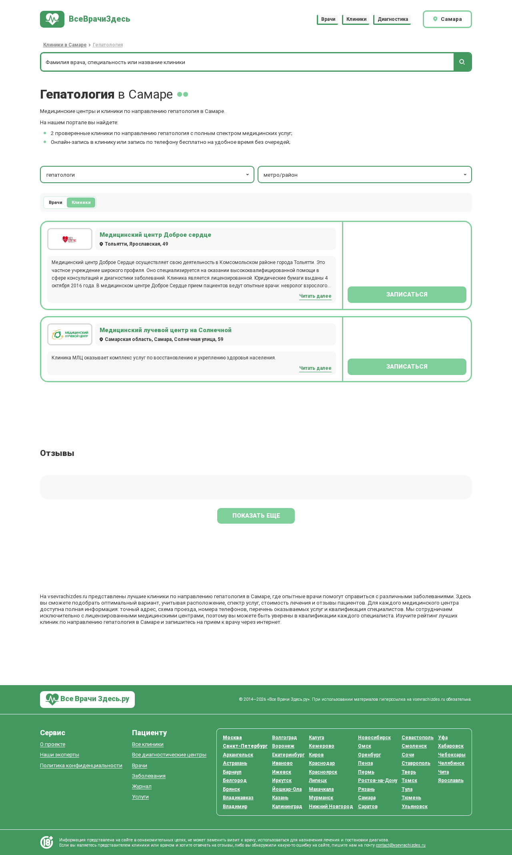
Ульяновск (415, 806)
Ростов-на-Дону (377, 780)
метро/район (281, 174)
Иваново (282, 763)
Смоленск (414, 746)
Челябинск (451, 763)
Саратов (368, 806)
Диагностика (393, 19)
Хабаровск (451, 746)
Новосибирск (374, 737)
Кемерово (321, 746)
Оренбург (369, 755)
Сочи (408, 755)
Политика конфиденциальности (81, 765)
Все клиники (148, 744)
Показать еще (256, 515)
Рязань (366, 789)
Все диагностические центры (169, 755)
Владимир (235, 806)
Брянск (231, 789)
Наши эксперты (59, 755)
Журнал (142, 786)
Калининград (287, 806)
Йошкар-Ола (287, 789)
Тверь (409, 772)
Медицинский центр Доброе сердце (155, 234)
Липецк (318, 780)
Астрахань (235, 763)
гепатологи (60, 174)
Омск (364, 746)
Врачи (328, 19)
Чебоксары (452, 755)
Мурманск (321, 798)
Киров (316, 755)
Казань (280, 798)
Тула (407, 789)
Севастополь (418, 737)
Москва (232, 737)
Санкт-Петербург (245, 746)
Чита (443, 772)
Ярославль (451, 780)
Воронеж (283, 746)
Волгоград (284, 737)
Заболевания (149, 776)
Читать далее (315, 296)
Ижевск (281, 772)
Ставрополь (416, 763)
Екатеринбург (288, 755)
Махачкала (321, 789)
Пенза (365, 763)
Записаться (407, 294)
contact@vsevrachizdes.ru (401, 845)
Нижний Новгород (331, 806)
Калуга (316, 737)
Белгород (235, 780)
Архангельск (238, 755)
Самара (367, 798)
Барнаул (232, 772)
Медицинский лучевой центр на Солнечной (166, 330)
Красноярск (323, 772)
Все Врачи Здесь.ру (94, 699)
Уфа (443, 737)
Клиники (356, 19)
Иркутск (282, 780)
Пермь (366, 772)
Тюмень (411, 798)
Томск (409, 780)
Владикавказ (238, 798)
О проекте (52, 744)
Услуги (140, 797)
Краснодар (322, 763)
